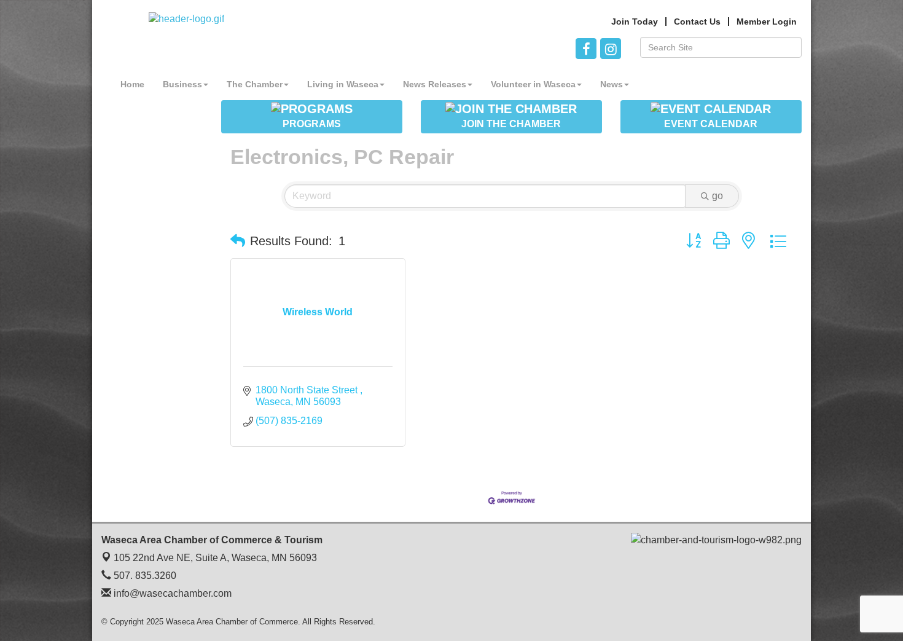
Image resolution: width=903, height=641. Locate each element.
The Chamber (255, 84)
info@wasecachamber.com (171, 593)
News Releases (434, 84)
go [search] (717, 196)
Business (182, 84)
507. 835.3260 (143, 575)
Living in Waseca (342, 84)
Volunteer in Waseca (533, 84)
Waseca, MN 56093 (215, 558)
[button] (237, 241)
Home (132, 84)
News (611, 84)
